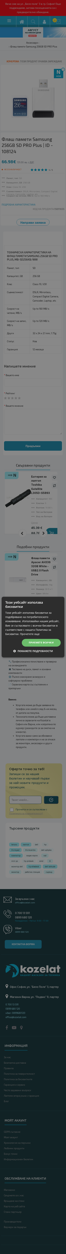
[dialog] (33, 627)
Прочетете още (30, 634)
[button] (33, 651)
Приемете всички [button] (41, 642)
